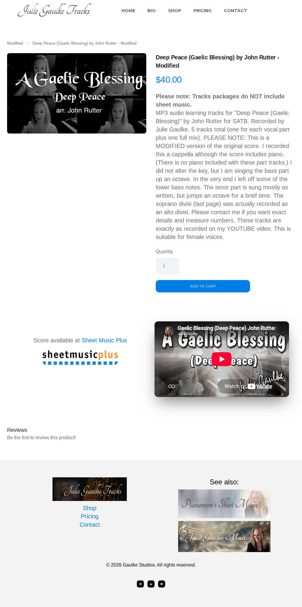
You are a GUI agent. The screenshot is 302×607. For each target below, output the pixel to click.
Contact (235, 10)
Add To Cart (203, 286)
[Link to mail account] (151, 584)
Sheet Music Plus (104, 340)
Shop (174, 10)
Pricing (202, 10)
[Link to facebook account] (140, 584)
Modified (15, 43)
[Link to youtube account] (161, 584)
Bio (151, 10)
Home (128, 10)
